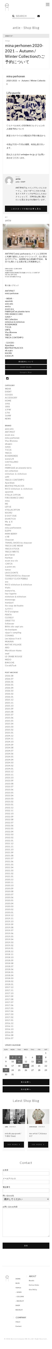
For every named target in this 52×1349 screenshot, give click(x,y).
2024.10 (9, 742)
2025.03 (9, 727)
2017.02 (9, 1017)
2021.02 (9, 873)
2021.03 (9, 870)
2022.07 (9, 822)
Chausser (9, 540)
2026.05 (9, 685)
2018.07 (9, 966)
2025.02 (9, 730)
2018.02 (9, 981)
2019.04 (9, 939)
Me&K (8, 525)
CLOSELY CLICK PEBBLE (16, 579)
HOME (8, 401)
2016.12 (9, 1023)
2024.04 (9, 760)
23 (6, 1070)
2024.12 (9, 736)
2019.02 (9, 945)
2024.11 (9, 739)
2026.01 (9, 697)
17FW (8, 409)
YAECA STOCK (12, 549)
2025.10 (9, 706)
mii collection (11, 471)
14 (39, 1062)
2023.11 (9, 774)
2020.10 (9, 885)
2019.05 (9, 936)
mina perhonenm (13, 528)
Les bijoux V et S (13, 638)
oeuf (7, 653)
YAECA (8, 453)
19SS (7, 404)
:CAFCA (9, 564)
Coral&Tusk (10, 665)
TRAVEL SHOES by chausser (18, 543)
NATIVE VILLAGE (13, 644)
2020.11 (9, 882)
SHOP (18, 1305)
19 (26, 1066)
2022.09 (9, 816)
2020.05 (9, 900)
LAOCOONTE (11, 573)
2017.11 (9, 990)
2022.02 (9, 837)
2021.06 (9, 861)
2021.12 (9, 843)
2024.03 (9, 763)
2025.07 (9, 715)
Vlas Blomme (11, 441)
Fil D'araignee (11, 611)
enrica (8, 465)
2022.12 (9, 807)
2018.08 (9, 963)
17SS (7, 412)
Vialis (7, 587)
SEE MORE (13, 1144)
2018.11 (9, 954)
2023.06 (9, 789)
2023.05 (9, 792)
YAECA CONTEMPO (14, 480)
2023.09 (9, 780)
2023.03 (9, 798)
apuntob (9, 492)
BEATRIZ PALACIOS (14, 486)
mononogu (10, 599)
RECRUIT (20, 1301)
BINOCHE (9, 662)
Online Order (34, 1285)
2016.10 (9, 1029)
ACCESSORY (11, 398)
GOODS (9, 395)
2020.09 (9, 888)
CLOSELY (9, 617)
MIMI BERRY (11, 534)
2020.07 (9, 894)
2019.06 (9, 933)
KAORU (8, 513)
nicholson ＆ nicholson (16, 474)
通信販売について (26, 361)
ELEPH (8, 531)
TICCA (8, 450)
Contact (19, 1326)
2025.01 (9, 733)
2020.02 (9, 909)
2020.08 (9, 891)
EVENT (8, 392)
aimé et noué (33, 1126)
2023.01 (9, 804)
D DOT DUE (11, 516)
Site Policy (33, 1289)
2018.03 (9, 978)
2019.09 (9, 924)
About (18, 1322)
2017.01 (9, 1020)
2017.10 (9, 993)
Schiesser (9, 623)
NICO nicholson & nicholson (18, 585)
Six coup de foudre (14, 605)
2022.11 (9, 810)
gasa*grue (10, 555)
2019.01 (9, 948)
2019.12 (9, 915)
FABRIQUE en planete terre (18, 468)
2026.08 (9, 676)
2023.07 (9, 786)
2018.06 (9, 969)
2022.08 (9, 819)
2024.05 (9, 757)
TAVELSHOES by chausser (17, 576)
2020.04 (9, 903)
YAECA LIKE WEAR (14, 546)
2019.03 (9, 942)
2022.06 (9, 825)
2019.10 (9, 921)
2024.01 (9, 768)
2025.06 (9, 718)
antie (6, 1126)
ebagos (8, 444)
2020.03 (9, 906)
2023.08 (9, 783)
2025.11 (9, 703)
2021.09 (9, 852)
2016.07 (9, 1038)
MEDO (8, 659)
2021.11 (9, 846)
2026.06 (9, 682)
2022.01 (9, 840)
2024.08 (9, 748)
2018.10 (9, 957)
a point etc (10, 567)
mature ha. (10, 590)
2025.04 (9, 724)
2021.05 (9, 864)
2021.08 (9, 855)
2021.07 (9, 858)
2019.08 (9, 927)
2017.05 (9, 1008)
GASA (8, 447)
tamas (8, 570)
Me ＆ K (9, 522)
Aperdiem (10, 483)
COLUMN (20, 1296)
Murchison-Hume (13, 650)
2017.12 (9, 987)
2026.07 (9, 679)
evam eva (9, 435)
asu (6, 582)
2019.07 (9, 930)
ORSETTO (10, 620)
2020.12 (9, 879)
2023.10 (9, 777)
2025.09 (9, 709)
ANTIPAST (10, 432)
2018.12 (9, 951)
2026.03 (9, 691)
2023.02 (9, 801)
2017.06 (9, 1005)
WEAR (8, 389)
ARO (7, 647)
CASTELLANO (11, 462)
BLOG (18, 1283)
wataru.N (9, 459)
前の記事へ (26, 1082)
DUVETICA (10, 519)
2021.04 (9, 867)
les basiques (11, 629)
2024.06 (9, 754)
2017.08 (9, 999)
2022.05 (9, 828)
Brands (31, 1280)
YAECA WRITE (12, 552)
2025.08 (9, 712)
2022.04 (9, 831)
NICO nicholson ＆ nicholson (19, 489)
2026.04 (9, 688)
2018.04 (9, 975)
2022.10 (9, 813)
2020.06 (9, 897)
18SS (7, 406)
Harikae (9, 558)
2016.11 (9, 1026)
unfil (7, 477)
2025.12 (9, 700)
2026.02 (9, 694)
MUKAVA (9, 641)
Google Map (26, 372)
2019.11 (9, 918)
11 (19, 1062)
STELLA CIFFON (13, 495)
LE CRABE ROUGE (13, 656)
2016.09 (9, 1032)
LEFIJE (8, 507)
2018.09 (9, 960)
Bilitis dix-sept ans (14, 626)
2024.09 (9, 745)
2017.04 (9, 1011)
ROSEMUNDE (11, 456)
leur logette (10, 593)
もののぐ (9, 608)
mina (7, 501)
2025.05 (9, 721)
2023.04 (9, 795)
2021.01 (9, 876)
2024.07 (9, 751)
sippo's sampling (13, 632)
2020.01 (9, 912)
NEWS (8, 418)
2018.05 (9, 972)
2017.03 (9, 1014)
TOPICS (18, 1288)
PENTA (8, 614)
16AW (8, 415)
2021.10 (9, 849)
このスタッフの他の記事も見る (26, 209)
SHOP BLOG (26, 367)
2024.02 (9, 765)
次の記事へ (26, 1089)
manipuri (9, 602)
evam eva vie (11, 561)
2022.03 (9, 834)
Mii (6, 504)
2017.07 (9, 1002)
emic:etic (9, 429)
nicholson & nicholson (15, 596)
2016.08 (9, 1035)
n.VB (7, 537)
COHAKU (9, 635)
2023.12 (9, 771)
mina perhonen (12, 438)
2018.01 (9, 984)
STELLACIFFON (12, 510)
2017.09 (9, 996)
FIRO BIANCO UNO (14, 498)
